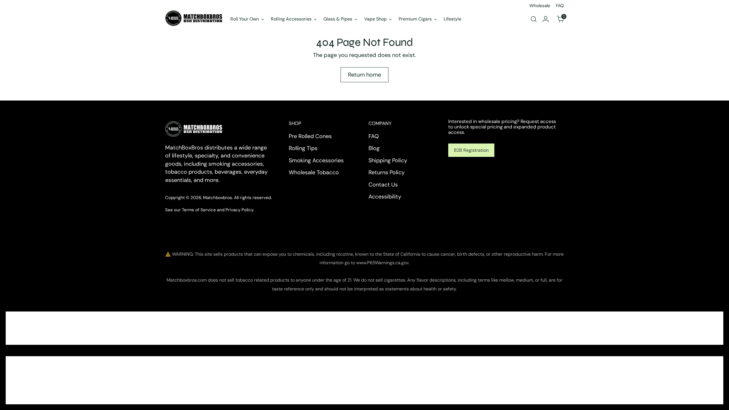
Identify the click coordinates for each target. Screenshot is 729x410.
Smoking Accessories (316, 160)
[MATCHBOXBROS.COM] (193, 18)
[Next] (466, 19)
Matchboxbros (217, 197)
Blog (374, 148)
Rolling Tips (303, 148)
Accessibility (384, 196)
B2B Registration (471, 150)
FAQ (373, 136)
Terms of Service (199, 210)
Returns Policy (386, 172)
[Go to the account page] (545, 19)
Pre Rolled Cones (310, 136)
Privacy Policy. (240, 210)
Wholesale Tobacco (314, 172)
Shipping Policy (387, 160)
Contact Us (383, 184)
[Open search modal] (533, 19)
